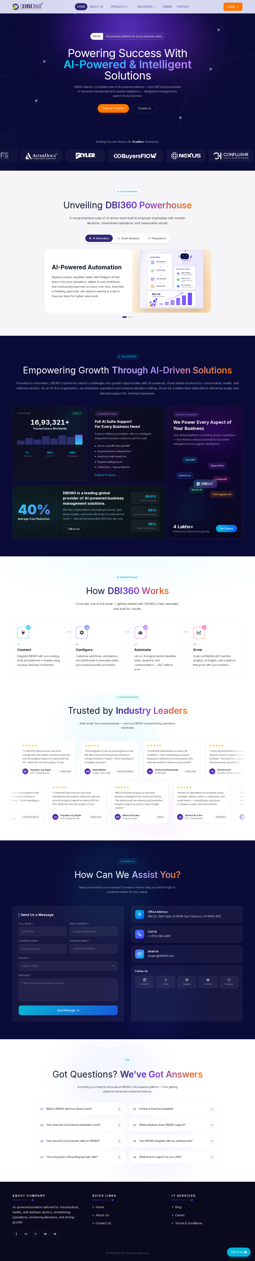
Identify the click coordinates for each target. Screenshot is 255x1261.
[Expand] (119, 1109)
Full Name (26, 923)
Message (25, 975)
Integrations (159, 238)
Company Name (29, 940)
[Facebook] (16, 1234)
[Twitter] (55, 1234)
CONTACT (183, 6)
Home (100, 1207)
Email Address (79, 923)
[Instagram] (35, 1234)
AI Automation (101, 238)
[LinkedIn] (26, 1234)
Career (180, 1215)
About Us (102, 1215)
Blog (178, 1207)
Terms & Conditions (188, 1223)
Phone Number (79, 940)
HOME (81, 6)
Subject (25, 958)
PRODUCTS (118, 6)
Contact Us (144, 108)
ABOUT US (96, 6)
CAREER (167, 6)
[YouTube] (45, 1234)
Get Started (226, 528)
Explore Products (113, 108)
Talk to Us (74, 528)
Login (231, 6)
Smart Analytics (130, 238)
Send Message (66, 1010)
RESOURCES (145, 6)
